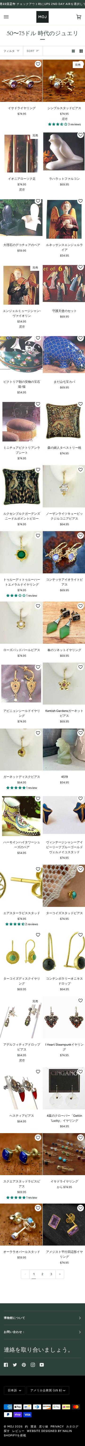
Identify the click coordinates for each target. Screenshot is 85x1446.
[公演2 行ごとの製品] (81, 51)
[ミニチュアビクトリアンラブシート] (21, 420)
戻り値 (43, 1426)
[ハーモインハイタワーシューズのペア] (21, 815)
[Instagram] (33, 1365)
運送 (33, 1426)
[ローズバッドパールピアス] (21, 623)
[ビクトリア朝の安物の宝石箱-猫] (21, 355)
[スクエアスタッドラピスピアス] (21, 1154)
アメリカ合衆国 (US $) (46, 1390)
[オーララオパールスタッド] (21, 1225)
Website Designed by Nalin (49, 1431)
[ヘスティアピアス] (21, 1088)
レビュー (18, 1431)
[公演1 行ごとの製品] (73, 51)
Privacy (57, 1426)
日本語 (13, 1390)
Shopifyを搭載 (15, 1435)
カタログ (72, 1426)
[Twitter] (15, 1365)
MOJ (10, 1426)
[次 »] (59, 1274)
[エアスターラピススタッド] (21, 886)
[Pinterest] (24, 1365)
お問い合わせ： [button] (14, 1332)
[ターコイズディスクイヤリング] (21, 951)
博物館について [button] (14, 1317)
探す (7, 1431)
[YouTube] (42, 1365)
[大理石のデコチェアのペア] (21, 217)
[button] (58, 124)
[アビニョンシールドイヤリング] (21, 684)
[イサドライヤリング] (21, 81)
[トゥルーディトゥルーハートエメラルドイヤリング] (21, 552)
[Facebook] (6, 1365)
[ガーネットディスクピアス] (21, 750)
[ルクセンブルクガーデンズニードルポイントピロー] (21, 486)
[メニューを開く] (11, 16)
